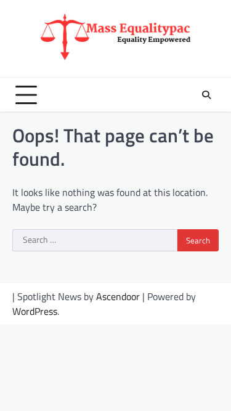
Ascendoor (118, 296)
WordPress (34, 311)
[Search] (206, 95)
